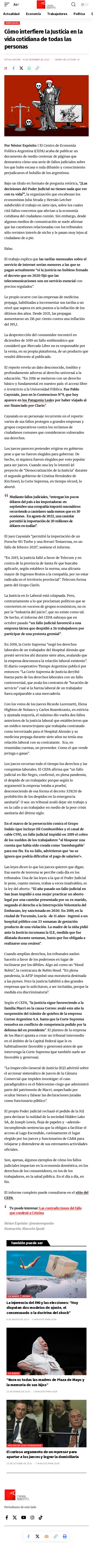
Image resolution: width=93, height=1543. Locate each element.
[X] (14, 1517)
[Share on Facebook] (13, 68)
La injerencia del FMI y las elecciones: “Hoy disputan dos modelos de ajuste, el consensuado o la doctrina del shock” (42, 1307)
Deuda (26, 1296)
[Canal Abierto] (46, 4)
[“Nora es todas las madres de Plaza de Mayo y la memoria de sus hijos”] (46, 1351)
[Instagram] (32, 1517)
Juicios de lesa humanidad (24, 1445)
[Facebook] (6, 1517)
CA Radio (13, 1296)
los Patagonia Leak (37, 400)
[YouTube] (23, 1517)
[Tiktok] (41, 1517)
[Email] (46, 1536)
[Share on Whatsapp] (29, 68)
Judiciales (12, 23)
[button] (8, 4)
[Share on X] (21, 68)
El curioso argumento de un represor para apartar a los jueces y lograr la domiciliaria (43, 1454)
